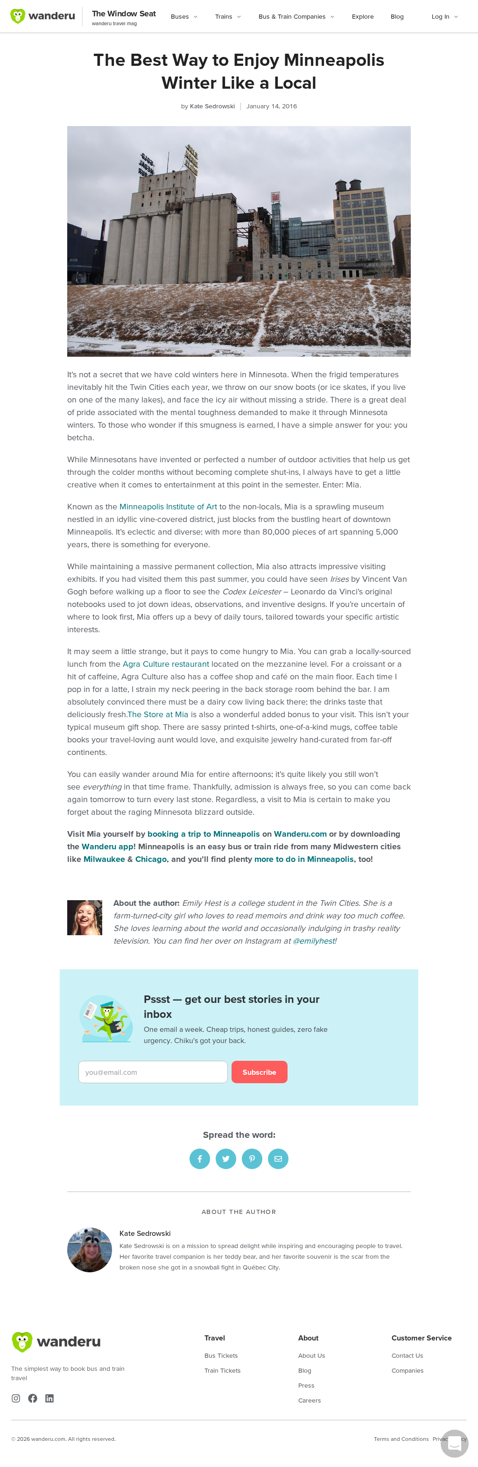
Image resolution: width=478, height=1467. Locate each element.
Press (306, 1385)
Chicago (151, 859)
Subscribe (259, 1072)
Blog (397, 16)
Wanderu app (108, 846)
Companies (408, 1370)
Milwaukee (104, 859)
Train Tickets (222, 1370)
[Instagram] (16, 1398)
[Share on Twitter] (226, 1159)
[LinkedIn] (49, 1398)
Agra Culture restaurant (166, 664)
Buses (180, 16)
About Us (311, 1355)
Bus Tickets (221, 1355)
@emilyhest (313, 940)
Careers (309, 1400)
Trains (223, 16)
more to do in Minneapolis (304, 859)
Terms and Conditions (401, 1439)
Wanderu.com (300, 834)
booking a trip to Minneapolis (204, 834)
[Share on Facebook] (200, 1159)
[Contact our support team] (455, 1444)
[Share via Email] (278, 1159)
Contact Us (407, 1355)
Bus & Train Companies (292, 16)
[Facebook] (32, 1398)
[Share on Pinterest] (252, 1159)
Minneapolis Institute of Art (168, 506)
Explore (363, 16)
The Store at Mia (158, 714)
